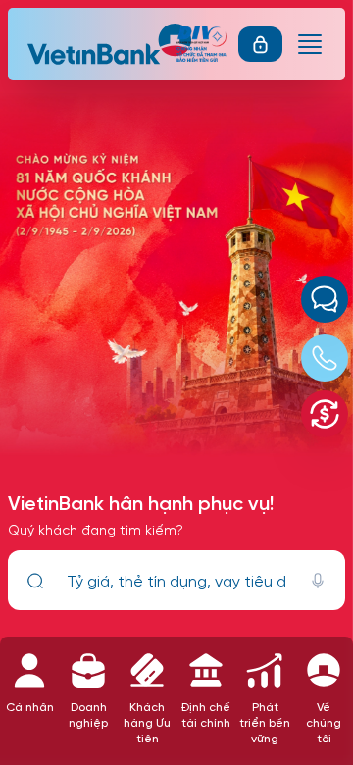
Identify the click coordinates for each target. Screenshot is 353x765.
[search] (35, 580)
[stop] (317, 580)
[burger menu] (310, 44)
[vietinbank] (110, 44)
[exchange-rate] (324, 413)
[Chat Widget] (324, 299)
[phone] (324, 358)
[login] (260, 44)
